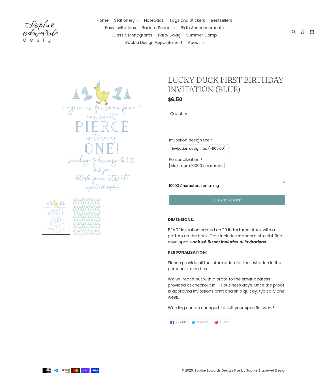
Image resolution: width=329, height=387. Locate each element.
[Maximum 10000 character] (197, 162)
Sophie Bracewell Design (266, 370)
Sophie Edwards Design (213, 370)
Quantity (178, 113)
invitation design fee (191, 140)
